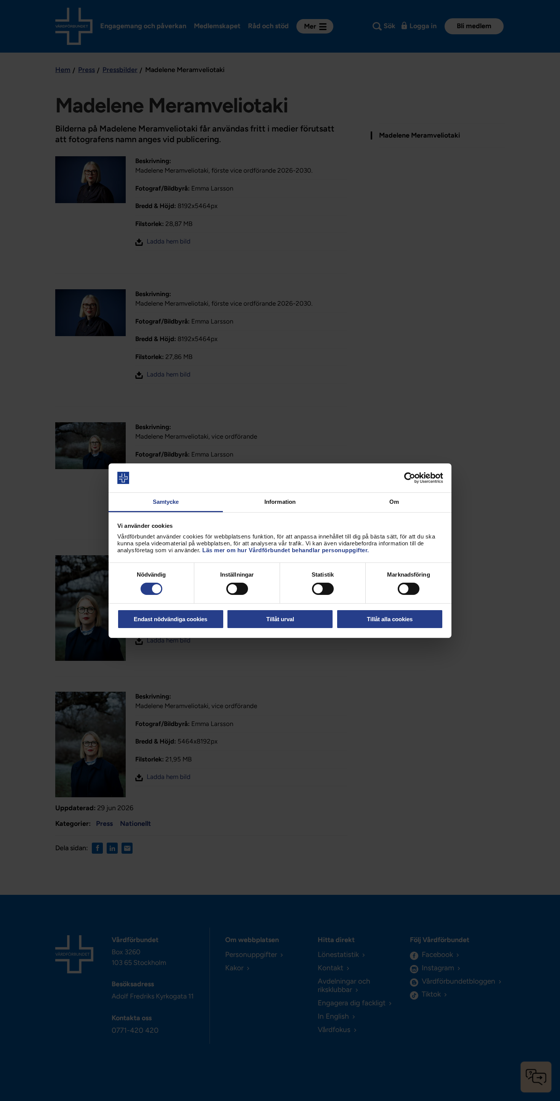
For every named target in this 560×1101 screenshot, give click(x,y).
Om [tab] (394, 501)
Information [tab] (280, 501)
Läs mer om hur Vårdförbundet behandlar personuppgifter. (285, 550)
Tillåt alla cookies (390, 619)
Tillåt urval (280, 619)
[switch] (237, 589)
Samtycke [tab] (166, 501)
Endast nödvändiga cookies (170, 619)
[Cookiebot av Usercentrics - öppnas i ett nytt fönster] (409, 478)
